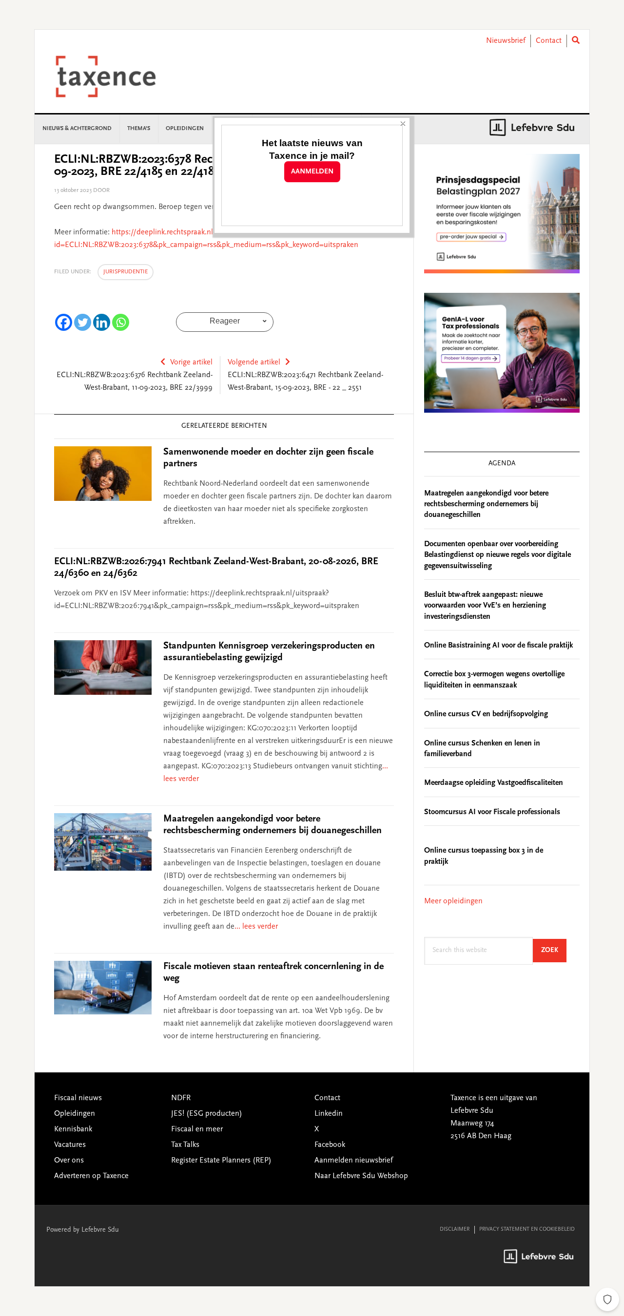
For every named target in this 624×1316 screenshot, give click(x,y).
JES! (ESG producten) (206, 1114)
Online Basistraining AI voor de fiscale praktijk (498, 645)
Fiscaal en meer (197, 1129)
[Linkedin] (101, 322)
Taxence (117, 76)
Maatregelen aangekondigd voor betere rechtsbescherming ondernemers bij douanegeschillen (486, 504)
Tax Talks (185, 1145)
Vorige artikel (191, 362)
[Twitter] (82, 322)
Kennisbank (73, 1129)
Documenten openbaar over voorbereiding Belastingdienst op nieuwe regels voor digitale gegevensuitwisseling (497, 555)
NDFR (181, 1098)
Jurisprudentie (125, 272)
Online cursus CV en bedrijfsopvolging (486, 714)
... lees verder (256, 927)
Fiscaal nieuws (78, 1098)
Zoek (553, 950)
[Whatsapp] (120, 322)
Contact (549, 41)
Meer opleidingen (453, 901)
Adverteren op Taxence (91, 1176)
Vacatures (70, 1145)
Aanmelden (312, 171)
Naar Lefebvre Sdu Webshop (361, 1176)
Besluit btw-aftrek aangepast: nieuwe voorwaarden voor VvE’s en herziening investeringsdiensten (485, 606)
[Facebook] (63, 322)
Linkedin (328, 1114)
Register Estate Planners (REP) (221, 1160)
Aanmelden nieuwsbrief (353, 1160)
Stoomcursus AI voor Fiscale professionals (492, 812)
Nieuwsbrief (506, 41)
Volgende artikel (254, 362)
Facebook (329, 1145)
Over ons (69, 1160)
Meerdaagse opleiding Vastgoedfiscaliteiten (493, 783)
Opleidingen (74, 1114)
